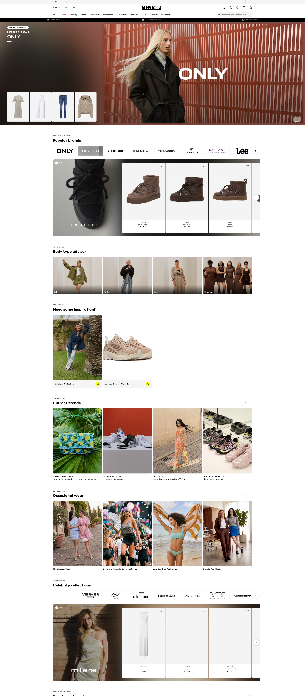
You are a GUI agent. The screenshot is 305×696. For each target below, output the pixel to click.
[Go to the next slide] (299, 119)
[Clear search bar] (250, 14)
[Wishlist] (244, 7)
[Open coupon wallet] (224, 7)
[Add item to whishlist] (160, 166)
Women (56, 8)
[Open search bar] (218, 14)
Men (65, 8)
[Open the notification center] (237, 8)
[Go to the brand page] (152, 73)
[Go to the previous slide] (295, 119)
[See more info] (84, 163)
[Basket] (250, 7)
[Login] (230, 7)
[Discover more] (84, 197)
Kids (73, 8)
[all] (155, 151)
